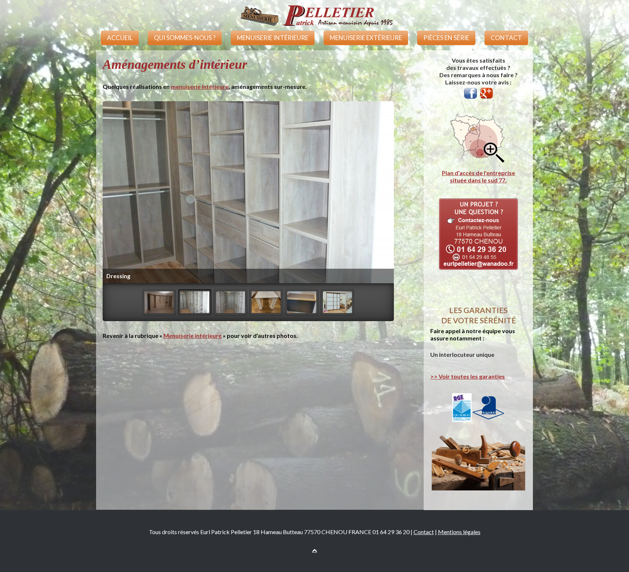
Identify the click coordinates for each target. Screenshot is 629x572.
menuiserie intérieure (200, 86)
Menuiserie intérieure (272, 38)
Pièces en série (446, 38)
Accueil (119, 38)
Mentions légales (459, 531)
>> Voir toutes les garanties (467, 376)
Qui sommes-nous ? (184, 38)
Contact (506, 38)
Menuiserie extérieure (366, 38)
